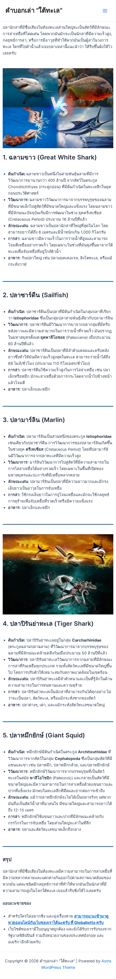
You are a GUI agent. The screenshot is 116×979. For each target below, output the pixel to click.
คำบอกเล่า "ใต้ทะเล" (33, 10)
